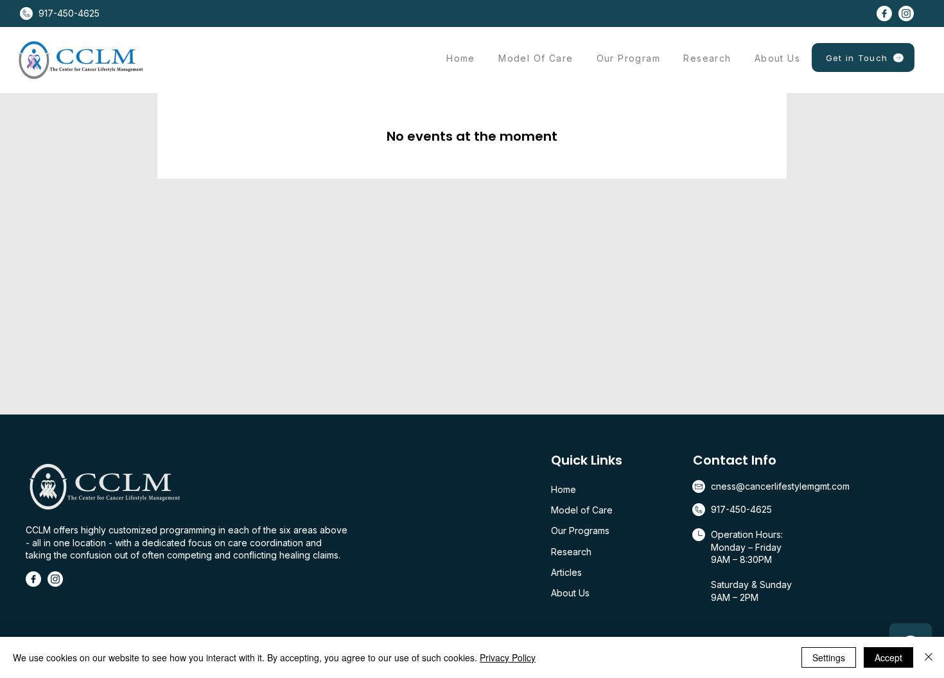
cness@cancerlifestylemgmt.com (780, 486)
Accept (888, 657)
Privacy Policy (508, 657)
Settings (828, 657)
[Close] (928, 657)
